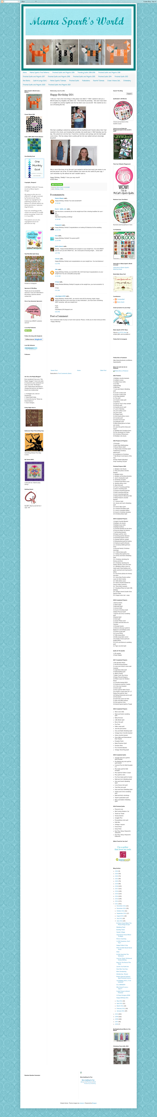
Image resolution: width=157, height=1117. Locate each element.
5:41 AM (57, 290)
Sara (56, 235)
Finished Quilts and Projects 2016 (59, 77)
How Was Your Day (122, 969)
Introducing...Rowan (122, 974)
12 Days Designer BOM (123, 995)
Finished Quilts (74, 81)
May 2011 (120, 1001)
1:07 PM (57, 253)
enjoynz (82, 1103)
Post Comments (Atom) (64, 373)
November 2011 (121, 908)
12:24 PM (58, 240)
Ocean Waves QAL (113, 81)
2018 (116, 886)
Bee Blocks (26, 81)
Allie (56, 269)
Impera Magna (59, 198)
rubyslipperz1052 (60, 296)
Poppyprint (58, 225)
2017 (116, 888)
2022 (116, 876)
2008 (116, 1019)
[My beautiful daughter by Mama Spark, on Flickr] (60, 165)
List (85, 1082)
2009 (116, 1016)
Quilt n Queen (59, 246)
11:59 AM (57, 219)
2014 (116, 896)
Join (82, 1082)
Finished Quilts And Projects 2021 (59, 85)
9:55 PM (57, 312)
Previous (89, 1082)
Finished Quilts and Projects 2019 (63, 73)
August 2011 (120, 916)
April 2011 (120, 1003)
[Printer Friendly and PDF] (57, 185)
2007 (116, 1021)
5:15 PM (57, 263)
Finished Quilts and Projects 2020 (34, 85)
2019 (116, 883)
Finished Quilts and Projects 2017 (34, 77)
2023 (116, 873)
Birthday (57, 189)
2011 (116, 904)
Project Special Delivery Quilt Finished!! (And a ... (124, 977)
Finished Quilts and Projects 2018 (109, 73)
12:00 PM (58, 230)
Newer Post (54, 370)
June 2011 (120, 921)
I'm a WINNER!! (120, 984)
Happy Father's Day (122, 945)
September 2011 (122, 913)
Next (94, 1082)
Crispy (57, 282)
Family (61, 189)
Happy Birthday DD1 (122, 998)
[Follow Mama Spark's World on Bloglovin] (34, 340)
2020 (116, 881)
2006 (116, 1024)
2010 (116, 1014)
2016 (116, 891)
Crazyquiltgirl (121, 299)
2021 (116, 878)
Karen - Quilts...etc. (61, 209)
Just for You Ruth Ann (122, 966)
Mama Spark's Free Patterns (39, 73)
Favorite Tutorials (98, 81)
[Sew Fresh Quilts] (34, 249)
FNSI (117, 952)
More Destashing (121, 971)
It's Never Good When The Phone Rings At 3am (124, 923)
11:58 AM (57, 203)
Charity (57, 259)
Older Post (103, 370)
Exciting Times (120, 929)
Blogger (94, 1103)
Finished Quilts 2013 (121, 77)
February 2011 (121, 1008)
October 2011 (121, 911)
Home (25, 73)
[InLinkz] (81, 1072)
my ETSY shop (122, 332)
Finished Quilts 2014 (105, 77)
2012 (116, 901)
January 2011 (121, 1011)
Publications (86, 81)
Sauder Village (120, 932)
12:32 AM (57, 276)
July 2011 (120, 918)
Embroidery (127, 81)
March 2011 (120, 1006)
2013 (116, 898)
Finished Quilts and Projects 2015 (84, 77)
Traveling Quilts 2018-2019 (86, 73)
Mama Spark (60, 187)
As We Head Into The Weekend (122, 955)
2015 (116, 893)
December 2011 (121, 906)
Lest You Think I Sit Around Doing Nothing (124, 959)
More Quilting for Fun (88, 1080)
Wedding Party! (120, 927)
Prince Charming (121, 939)
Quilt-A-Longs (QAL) (40, 81)
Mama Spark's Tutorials (58, 81)
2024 (116, 871)
